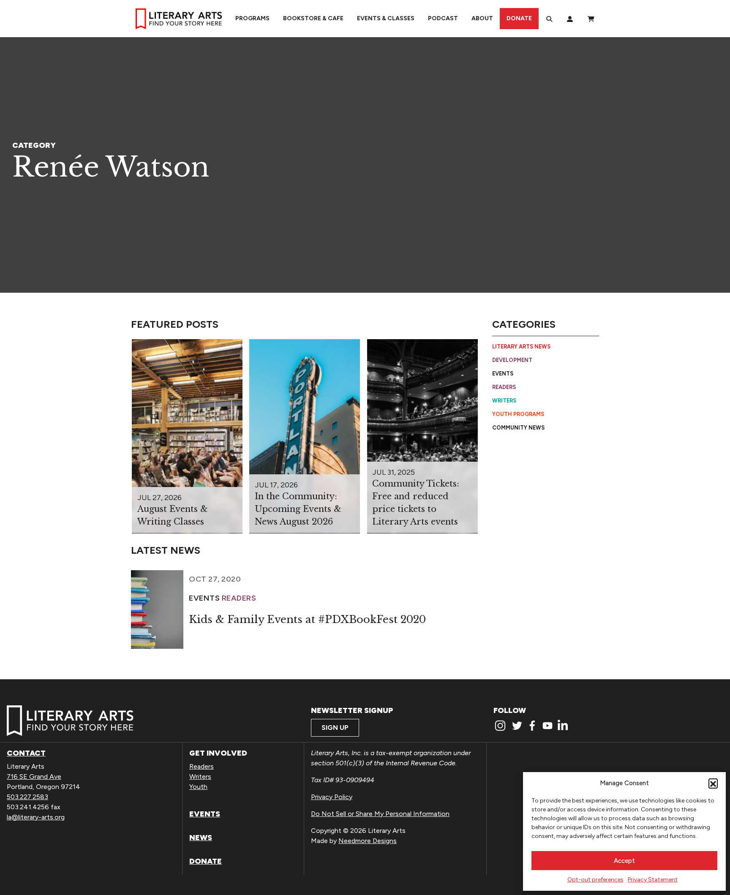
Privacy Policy (331, 797)
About (482, 18)
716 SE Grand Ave (34, 777)
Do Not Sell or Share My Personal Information (380, 814)
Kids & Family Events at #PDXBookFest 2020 (307, 619)
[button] (713, 783)
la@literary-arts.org (36, 817)
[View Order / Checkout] (591, 18)
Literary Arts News (521, 346)
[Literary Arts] (179, 18)
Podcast (443, 18)
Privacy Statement (653, 879)
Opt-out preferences (595, 879)
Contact (26, 753)
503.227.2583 (27, 797)
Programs (252, 18)
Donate (519, 18)
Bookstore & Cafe (313, 18)
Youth (198, 787)
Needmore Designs (367, 841)
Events (502, 373)
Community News (518, 427)
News (200, 837)
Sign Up (335, 728)
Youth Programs (518, 414)
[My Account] (569, 18)
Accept (624, 861)
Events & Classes (385, 18)
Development (512, 360)
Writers (504, 400)
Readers (504, 387)
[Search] (549, 18)
